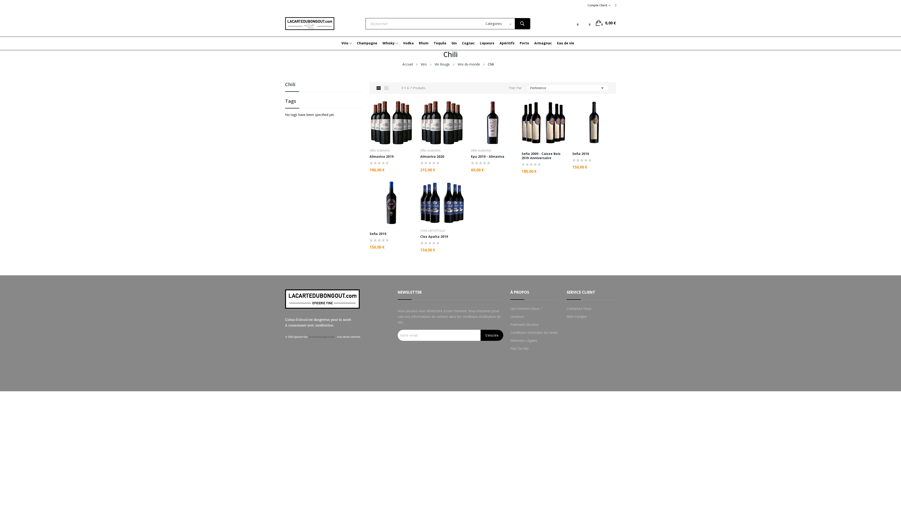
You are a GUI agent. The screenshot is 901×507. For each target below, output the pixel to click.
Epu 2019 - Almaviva (487, 156)
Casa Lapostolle (432, 230)
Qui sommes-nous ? (526, 308)
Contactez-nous (579, 308)
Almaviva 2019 (381, 156)
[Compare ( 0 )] (573, 23)
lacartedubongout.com (322, 336)
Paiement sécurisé (524, 324)
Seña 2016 (580, 154)
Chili (290, 85)
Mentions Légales (523, 340)
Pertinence (567, 88)
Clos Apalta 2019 (434, 236)
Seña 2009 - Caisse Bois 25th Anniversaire (541, 156)
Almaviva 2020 (432, 156)
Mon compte (577, 316)
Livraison (517, 316)
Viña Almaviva (380, 150)
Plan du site (519, 348)
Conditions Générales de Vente (534, 332)
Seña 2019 (378, 234)
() (586, 23)
